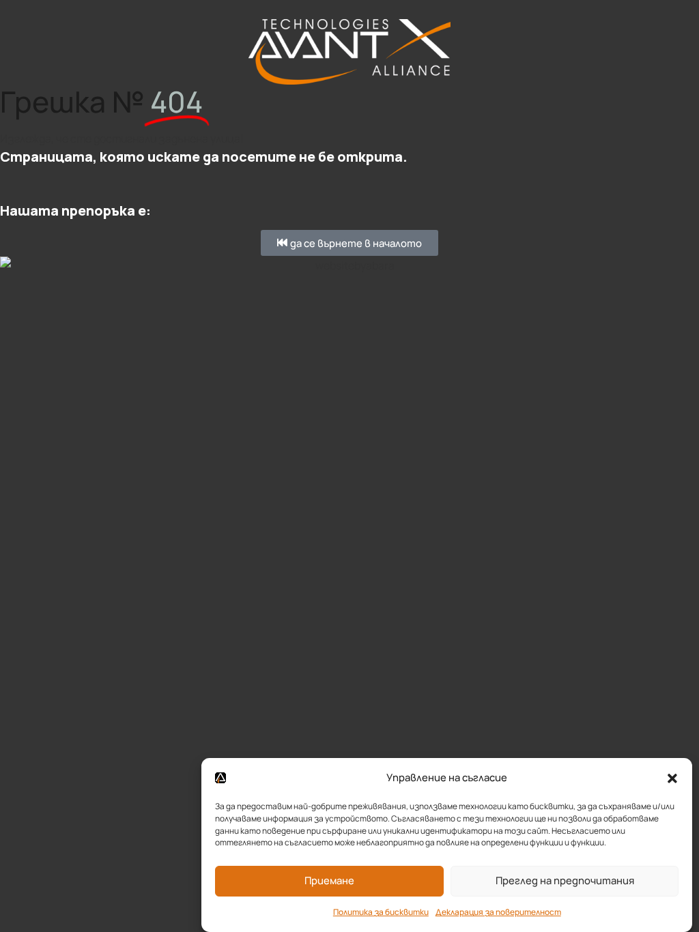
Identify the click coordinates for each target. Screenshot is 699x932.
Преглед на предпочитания (565, 880)
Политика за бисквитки (381, 912)
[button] (672, 777)
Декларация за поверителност (498, 912)
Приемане (329, 880)
